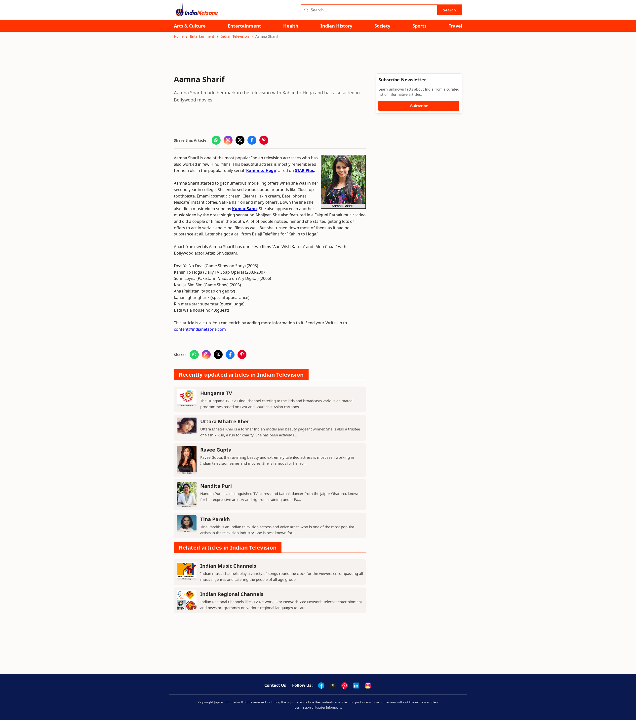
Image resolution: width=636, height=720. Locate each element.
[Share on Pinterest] (263, 140)
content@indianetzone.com (200, 329)
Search (449, 9)
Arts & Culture (190, 26)
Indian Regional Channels (231, 594)
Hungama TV (216, 393)
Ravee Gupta (216, 449)
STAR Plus (304, 170)
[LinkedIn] (356, 685)
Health (290, 26)
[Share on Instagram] (228, 140)
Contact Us (275, 685)
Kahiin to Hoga (261, 170)
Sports (419, 26)
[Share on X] (240, 140)
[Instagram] (368, 685)
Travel (455, 26)
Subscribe (419, 106)
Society (382, 26)
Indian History (336, 26)
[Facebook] (321, 685)
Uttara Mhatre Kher (224, 421)
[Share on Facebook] (251, 140)
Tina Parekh (215, 519)
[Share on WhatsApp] (216, 140)
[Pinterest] (345, 685)
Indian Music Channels (228, 565)
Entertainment (244, 26)
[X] (333, 685)
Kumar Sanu (244, 208)
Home (179, 36)
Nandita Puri (216, 486)
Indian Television (235, 36)
